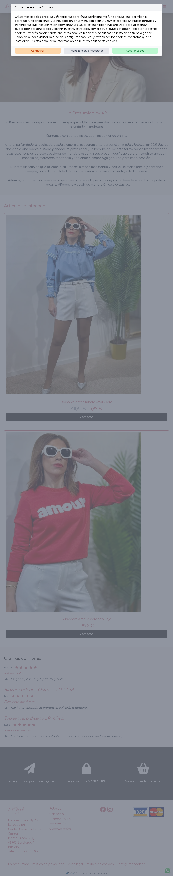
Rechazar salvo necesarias (87, 50)
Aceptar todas (135, 50)
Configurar (37, 50)
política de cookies (104, 41)
